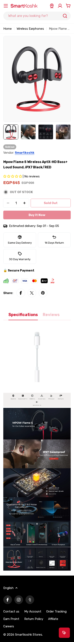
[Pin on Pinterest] (43, 293)
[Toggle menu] (5, 5)
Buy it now (37, 215)
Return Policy (33, 619)
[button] (13, 176)
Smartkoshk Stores (28, 634)
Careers (8, 626)
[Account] (60, 5)
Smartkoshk (24, 153)
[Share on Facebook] (20, 293)
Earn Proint (11, 619)
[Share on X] (32, 293)
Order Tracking (56, 611)
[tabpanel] (37, 448)
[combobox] (37, 16)
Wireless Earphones (30, 29)
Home (7, 29)
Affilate (53, 619)
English (8, 588)
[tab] (23, 316)
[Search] (64, 15)
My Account (32, 611)
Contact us (11, 611)
